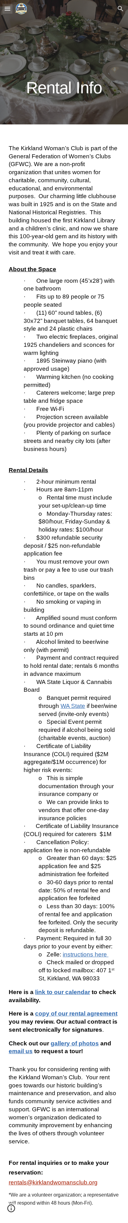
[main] (64, 62)
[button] (7, 8)
